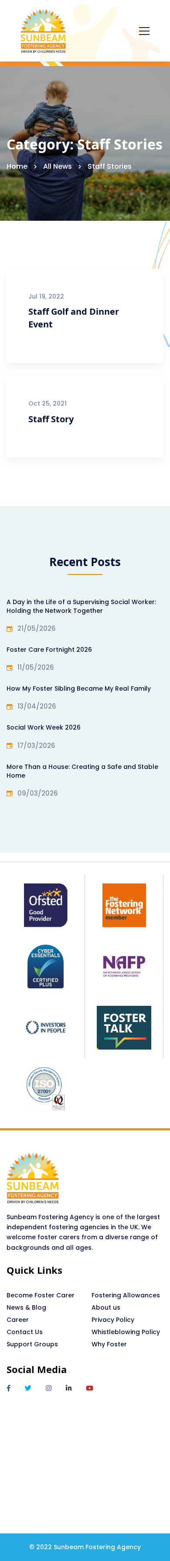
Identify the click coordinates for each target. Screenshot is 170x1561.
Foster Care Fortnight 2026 (49, 649)
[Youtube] (89, 1388)
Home (17, 166)
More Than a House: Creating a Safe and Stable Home (82, 771)
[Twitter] (28, 1388)
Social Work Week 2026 (44, 727)
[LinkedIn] (69, 1388)
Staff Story (51, 419)
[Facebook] (8, 1388)
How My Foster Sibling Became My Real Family (79, 688)
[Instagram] (49, 1388)
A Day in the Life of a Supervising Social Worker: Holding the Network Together (81, 606)
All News (57, 166)
